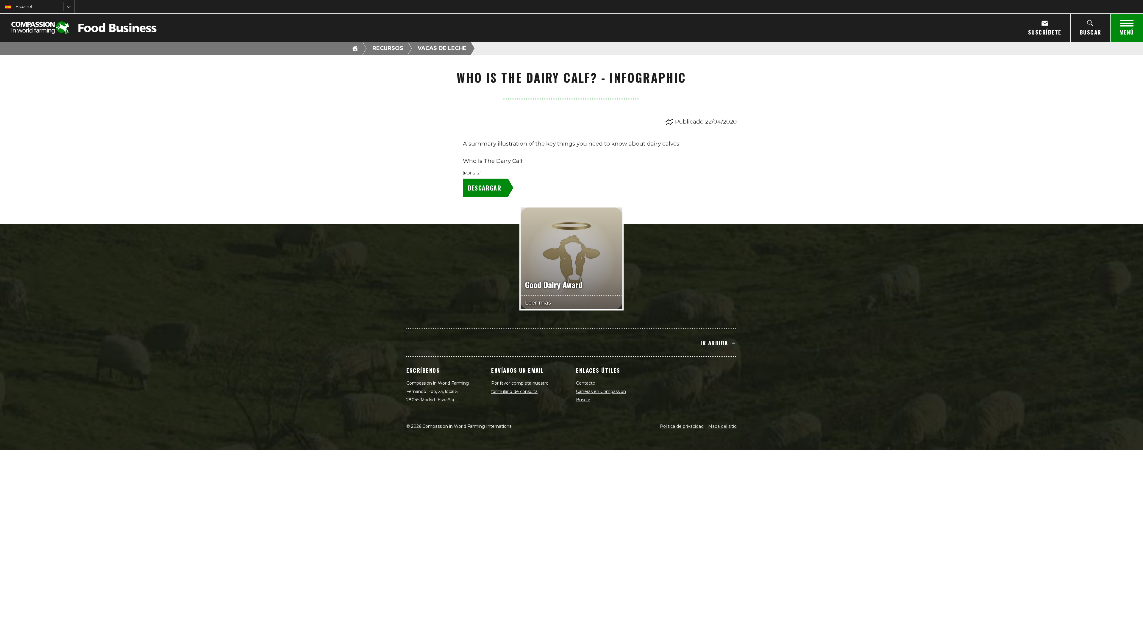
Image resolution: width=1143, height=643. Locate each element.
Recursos (387, 48)
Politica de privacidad (682, 426)
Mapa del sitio (722, 426)
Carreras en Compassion (601, 391)
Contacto (585, 383)
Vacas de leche (442, 48)
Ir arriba (714, 342)
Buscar (583, 399)
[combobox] (16, 7)
